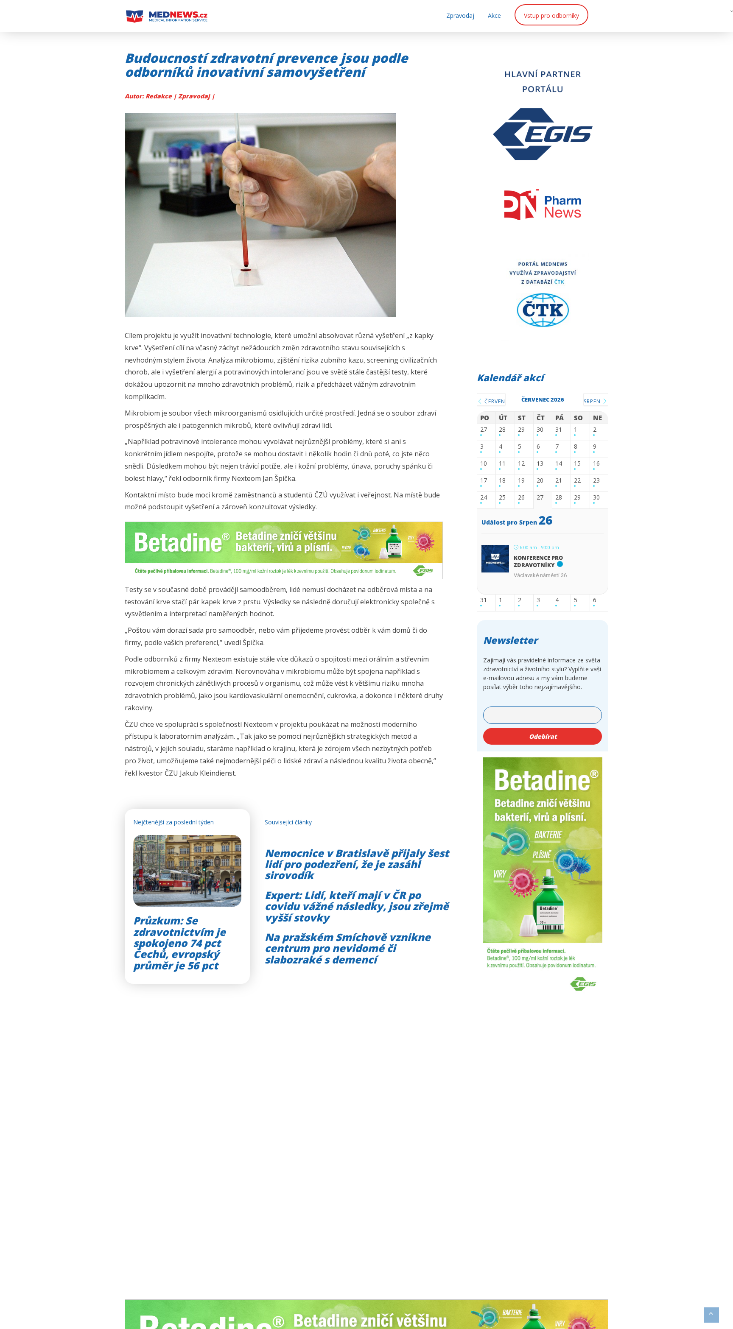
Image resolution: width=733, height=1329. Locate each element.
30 (540, 429)
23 (596, 480)
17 (483, 480)
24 (483, 497)
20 (540, 480)
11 (502, 463)
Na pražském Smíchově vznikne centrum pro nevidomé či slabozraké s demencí (348, 948)
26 (521, 497)
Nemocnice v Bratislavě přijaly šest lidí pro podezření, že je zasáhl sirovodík (357, 864)
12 (521, 463)
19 (521, 480)
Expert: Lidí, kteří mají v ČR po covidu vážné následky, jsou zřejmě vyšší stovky (357, 906)
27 (483, 429)
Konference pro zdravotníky (538, 561)
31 (558, 429)
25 (502, 497)
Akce (494, 15)
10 (483, 463)
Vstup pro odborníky (551, 15)
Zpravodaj (460, 15)
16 (596, 463)
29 (521, 429)
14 (558, 463)
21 (558, 480)
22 (577, 480)
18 (502, 480)
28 (502, 429)
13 (540, 463)
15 (577, 463)
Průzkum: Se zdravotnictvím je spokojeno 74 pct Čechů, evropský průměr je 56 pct (179, 942)
